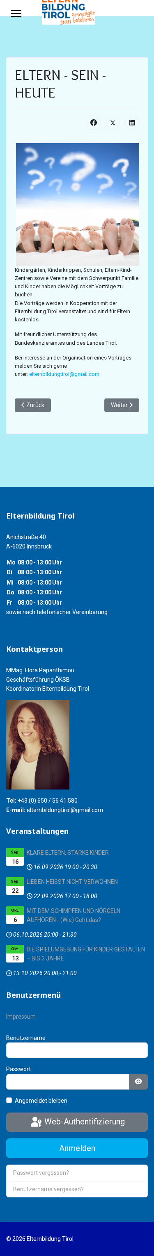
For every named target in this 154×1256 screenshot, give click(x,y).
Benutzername (26, 1038)
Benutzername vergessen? (48, 1189)
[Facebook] (94, 123)
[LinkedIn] (132, 123)
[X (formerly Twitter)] (113, 123)
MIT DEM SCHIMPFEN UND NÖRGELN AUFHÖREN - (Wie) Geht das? (73, 915)
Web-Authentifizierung (83, 1121)
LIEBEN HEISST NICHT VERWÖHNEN (72, 881)
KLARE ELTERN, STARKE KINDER (68, 852)
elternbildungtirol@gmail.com (64, 374)
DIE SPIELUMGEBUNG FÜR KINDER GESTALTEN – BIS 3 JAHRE (86, 954)
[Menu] (16, 13)
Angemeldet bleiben (41, 1100)
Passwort (18, 1069)
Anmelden (77, 1148)
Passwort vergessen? (41, 1173)
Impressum (21, 1016)
